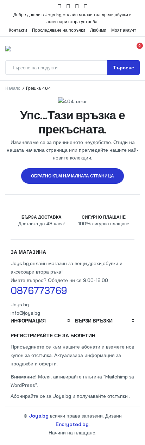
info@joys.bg (25, 313)
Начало (12, 88)
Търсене (123, 67)
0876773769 (39, 290)
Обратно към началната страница (72, 175)
